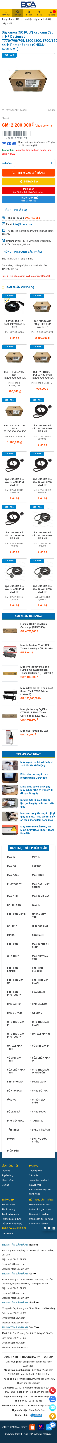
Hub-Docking (40, 926)
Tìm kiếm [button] (17, 15)
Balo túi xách (41, 1129)
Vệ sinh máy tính (14, 1059)
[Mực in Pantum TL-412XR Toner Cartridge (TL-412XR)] (10, 652)
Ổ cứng (11, 1099)
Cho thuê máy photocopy (15, 1035)
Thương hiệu (35, 1170)
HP (17, 19)
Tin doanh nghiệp (10, 1214)
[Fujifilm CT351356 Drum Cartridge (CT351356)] (10, 631)
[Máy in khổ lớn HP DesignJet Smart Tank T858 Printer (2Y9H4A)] (10, 695)
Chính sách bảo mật (39, 1223)
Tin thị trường (8, 1209)
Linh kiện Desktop (37, 969)
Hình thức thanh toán (39, 1204)
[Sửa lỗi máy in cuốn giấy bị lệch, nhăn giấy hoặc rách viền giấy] (10, 803)
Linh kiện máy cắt (15, 981)
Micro (11, 935)
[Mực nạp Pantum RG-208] (10, 737)
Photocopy (14, 884)
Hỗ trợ (39, 15)
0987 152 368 (19, 1259)
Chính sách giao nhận (40, 1209)
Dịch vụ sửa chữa (39, 1140)
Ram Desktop (40, 1004)
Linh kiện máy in (32, 19)
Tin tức (29, 15)
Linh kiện (12, 944)
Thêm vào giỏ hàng (31, 173)
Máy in (11, 857)
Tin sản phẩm (8, 1204)
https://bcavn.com (20, 1269)
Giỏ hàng (51, 13)
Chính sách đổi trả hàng (41, 1219)
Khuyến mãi (35, 1185)
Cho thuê (13, 956)
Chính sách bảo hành (39, 1214)
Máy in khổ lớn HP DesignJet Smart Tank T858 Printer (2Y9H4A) (36, 691)
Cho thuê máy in (15, 1023)
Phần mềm (13, 1150)
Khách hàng (8, 1180)
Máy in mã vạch (41, 896)
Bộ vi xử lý (13, 1111)
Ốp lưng (12, 926)
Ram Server (14, 1013)
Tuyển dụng (7, 1175)
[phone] (52, 1390)
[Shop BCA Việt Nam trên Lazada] (40, 1427)
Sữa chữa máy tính (16, 1071)
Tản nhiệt (13, 1129)
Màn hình (38, 875)
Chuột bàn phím (38, 1101)
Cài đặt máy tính (14, 1047)
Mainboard (39, 1081)
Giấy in (36, 905)
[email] (52, 1407)
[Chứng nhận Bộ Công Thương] (36, 1415)
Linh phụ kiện (15, 1081)
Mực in (36, 857)
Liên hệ (5, 1185)
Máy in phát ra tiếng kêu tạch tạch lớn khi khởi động (36, 764)
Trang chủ (7, 19)
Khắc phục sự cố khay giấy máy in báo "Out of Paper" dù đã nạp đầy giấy (36, 790)
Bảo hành (38, 935)
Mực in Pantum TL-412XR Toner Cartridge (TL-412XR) (36, 647)
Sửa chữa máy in (41, 1059)
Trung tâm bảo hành (39, 1180)
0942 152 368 (35, 1400)
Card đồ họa (40, 1090)
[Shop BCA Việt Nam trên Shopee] (32, 1427)
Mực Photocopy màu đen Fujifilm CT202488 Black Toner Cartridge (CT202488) (36, 670)
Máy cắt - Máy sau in (41, 886)
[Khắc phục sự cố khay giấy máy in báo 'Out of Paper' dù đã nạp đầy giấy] (10, 790)
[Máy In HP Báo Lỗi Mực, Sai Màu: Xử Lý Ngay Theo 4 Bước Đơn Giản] (10, 830)
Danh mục (6, 15)
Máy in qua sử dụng (40, 946)
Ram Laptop (14, 1004)
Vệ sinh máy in (40, 1046)
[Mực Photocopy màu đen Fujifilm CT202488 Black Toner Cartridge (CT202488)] (10, 673)
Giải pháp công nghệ (12, 1223)
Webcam (37, 1013)
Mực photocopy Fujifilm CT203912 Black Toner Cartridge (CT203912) (33, 712)
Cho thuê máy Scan (40, 1023)
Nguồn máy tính (39, 916)
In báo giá (31, 181)
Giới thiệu (6, 1170)
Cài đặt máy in (41, 1034)
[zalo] (52, 1399)
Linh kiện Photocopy (14, 993)
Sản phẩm (34, 1175)
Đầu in (11, 1138)
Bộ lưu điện (14, 905)
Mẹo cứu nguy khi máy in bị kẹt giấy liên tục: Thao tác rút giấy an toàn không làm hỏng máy (37, 816)
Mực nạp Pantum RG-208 (34, 730)
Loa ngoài (38, 992)
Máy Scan (13, 875)
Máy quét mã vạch (40, 957)
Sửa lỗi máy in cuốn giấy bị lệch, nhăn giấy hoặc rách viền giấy (37, 803)
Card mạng (39, 1111)
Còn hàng (9, 55)
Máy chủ (12, 896)
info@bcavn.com (23, 224)
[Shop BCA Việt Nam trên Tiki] (49, 1427)
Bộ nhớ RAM (14, 1090)
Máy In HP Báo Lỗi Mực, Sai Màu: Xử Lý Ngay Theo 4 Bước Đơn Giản (37, 830)
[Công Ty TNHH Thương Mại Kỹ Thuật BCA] (28, 5)
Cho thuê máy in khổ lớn (40, 1071)
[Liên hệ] (52, 1416)
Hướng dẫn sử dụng (11, 1219)
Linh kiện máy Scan (40, 981)
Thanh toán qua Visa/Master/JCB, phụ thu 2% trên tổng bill (36, 144)
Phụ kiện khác (15, 1120)
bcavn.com (7, 1233)
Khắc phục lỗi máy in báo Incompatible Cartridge (34, 776)
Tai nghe (37, 1120)
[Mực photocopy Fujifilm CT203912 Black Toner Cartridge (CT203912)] (10, 716)
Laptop (36, 866)
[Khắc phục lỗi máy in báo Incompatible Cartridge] (10, 778)
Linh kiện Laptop (12, 969)
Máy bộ (11, 866)
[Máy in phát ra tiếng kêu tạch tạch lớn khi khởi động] (10, 765)
